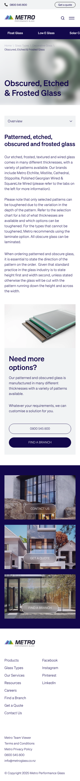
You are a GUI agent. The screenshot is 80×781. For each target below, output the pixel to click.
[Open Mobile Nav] (72, 18)
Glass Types (22, 45)
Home (8, 45)
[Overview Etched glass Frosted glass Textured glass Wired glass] (40, 121)
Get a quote (65, 4)
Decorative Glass (42, 45)
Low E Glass (46, 33)
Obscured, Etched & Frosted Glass (24, 49)
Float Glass (15, 33)
